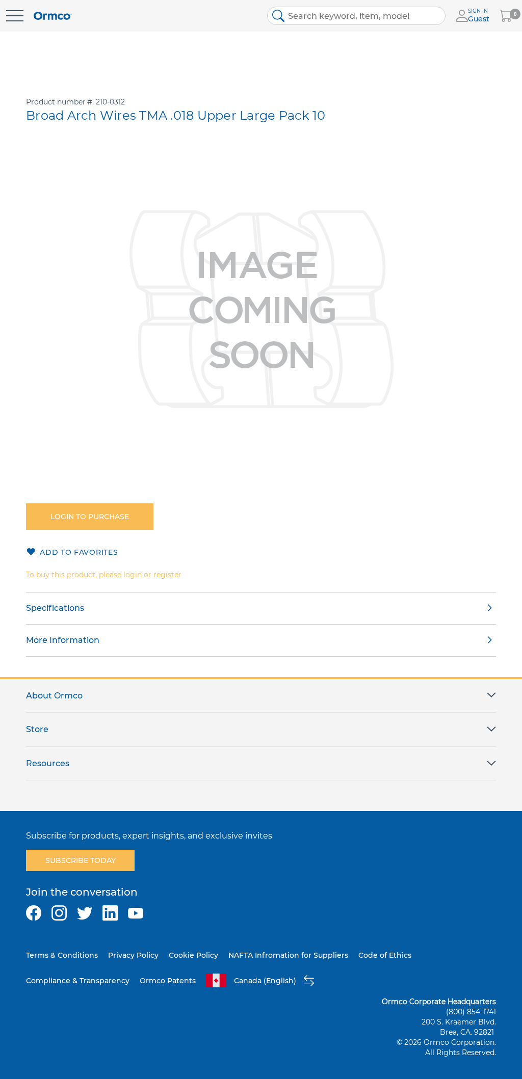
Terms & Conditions (62, 955)
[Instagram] (59, 913)
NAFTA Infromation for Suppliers (288, 955)
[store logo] (53, 16)
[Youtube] (135, 913)
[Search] (278, 16)
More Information (62, 640)
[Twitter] (84, 913)
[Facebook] (33, 913)
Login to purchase (89, 516)
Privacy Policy (133, 955)
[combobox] (356, 16)
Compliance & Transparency (77, 980)
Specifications (55, 608)
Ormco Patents (168, 980)
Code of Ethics (384, 955)
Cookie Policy (193, 955)
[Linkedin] (110, 913)
